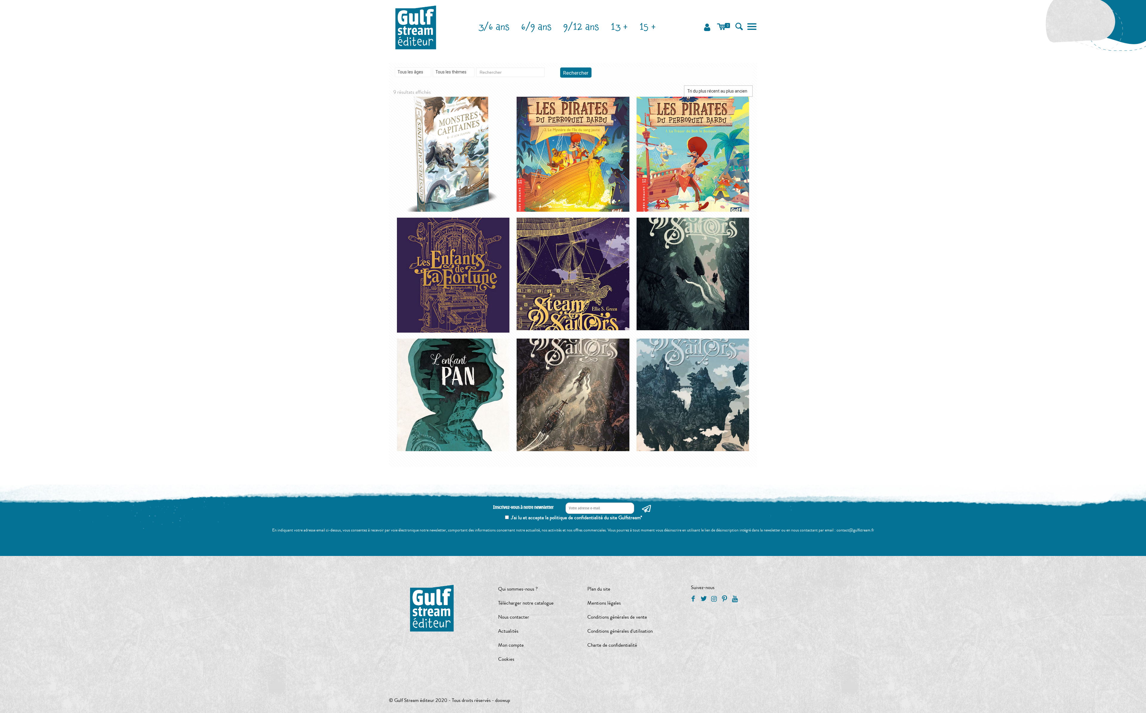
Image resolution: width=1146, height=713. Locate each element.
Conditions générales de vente (617, 617)
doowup (502, 700)
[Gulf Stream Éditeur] (416, 27)
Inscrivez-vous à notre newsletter (523, 507)
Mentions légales (604, 603)
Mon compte (511, 645)
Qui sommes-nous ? (518, 589)
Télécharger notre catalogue (526, 603)
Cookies (506, 659)
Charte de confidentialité (612, 645)
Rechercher (576, 73)
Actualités (508, 631)
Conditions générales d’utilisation (620, 631)
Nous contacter (513, 617)
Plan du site (598, 589)
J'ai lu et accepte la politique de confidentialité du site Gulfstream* (576, 517)
